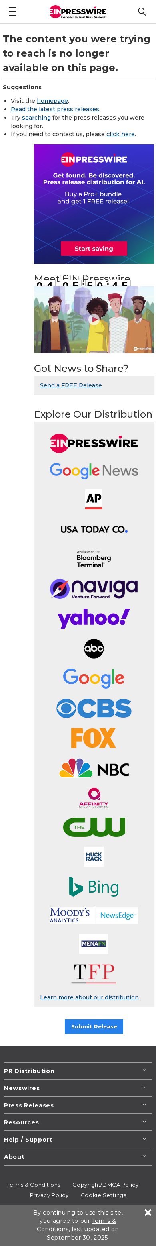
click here (120, 134)
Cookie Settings (103, 1195)
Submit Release (94, 1026)
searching (36, 117)
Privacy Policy (49, 1195)
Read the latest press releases (55, 109)
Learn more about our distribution (89, 997)
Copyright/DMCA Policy (105, 1184)
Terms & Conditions (33, 1184)
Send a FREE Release (71, 385)
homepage (52, 100)
